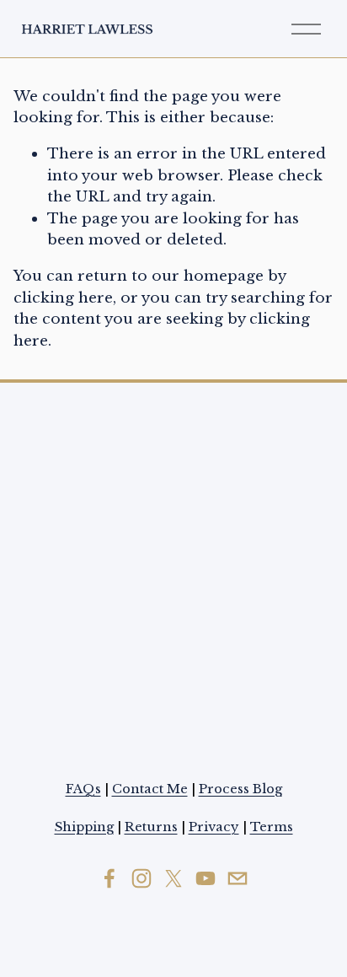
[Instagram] (141, 878)
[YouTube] (205, 878)
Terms (271, 827)
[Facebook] (109, 878)
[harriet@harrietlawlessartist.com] (237, 878)
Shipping (84, 827)
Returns (151, 827)
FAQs (83, 789)
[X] (173, 878)
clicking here (63, 297)
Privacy (214, 827)
